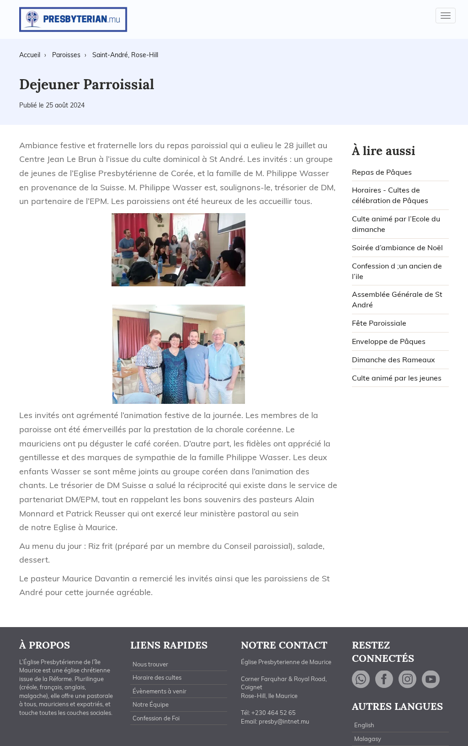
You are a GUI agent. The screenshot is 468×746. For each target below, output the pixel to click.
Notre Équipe (151, 704)
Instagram (408, 679)
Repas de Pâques (382, 172)
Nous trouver (150, 664)
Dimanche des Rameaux (393, 359)
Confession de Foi (156, 718)
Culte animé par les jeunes (396, 377)
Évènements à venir (159, 691)
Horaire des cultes (157, 677)
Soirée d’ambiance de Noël (397, 247)
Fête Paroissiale (379, 322)
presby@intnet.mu (284, 721)
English (364, 725)
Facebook (384, 679)
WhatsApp (361, 679)
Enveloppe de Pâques (388, 341)
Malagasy (367, 738)
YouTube (431, 679)
